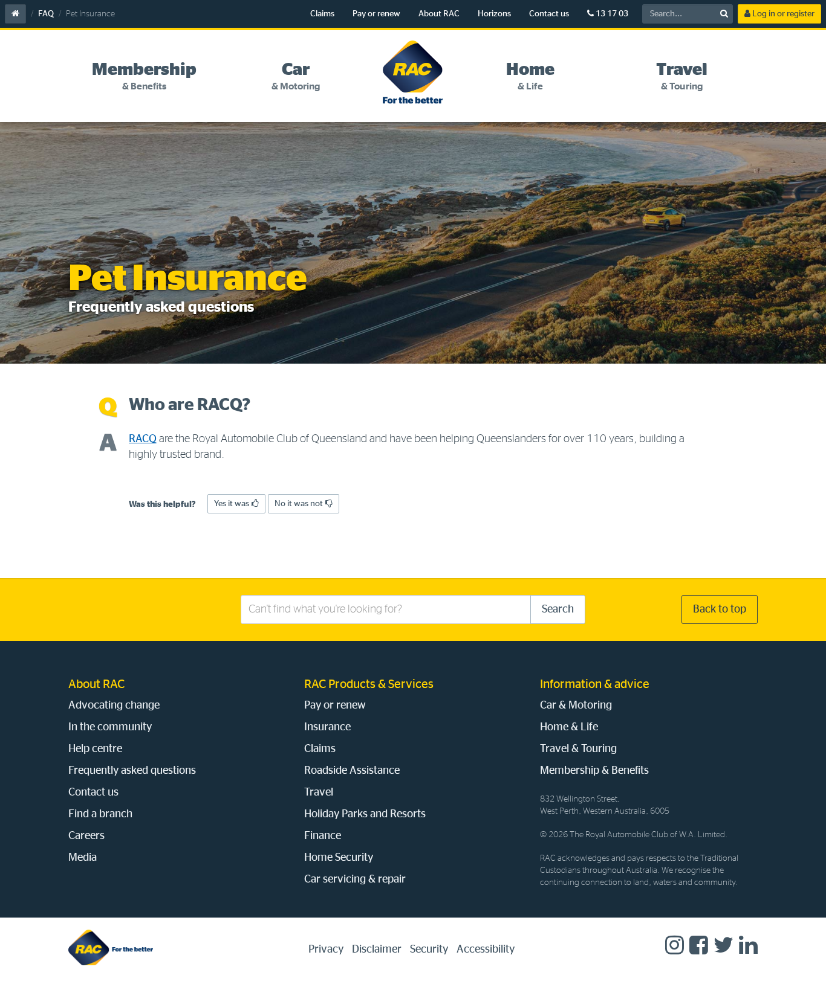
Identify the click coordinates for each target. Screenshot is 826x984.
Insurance (327, 727)
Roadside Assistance (352, 770)
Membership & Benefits (594, 770)
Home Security (338, 857)
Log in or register (782, 14)
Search (558, 609)
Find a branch (100, 814)
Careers (86, 836)
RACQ (143, 439)
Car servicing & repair (355, 879)
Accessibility (486, 949)
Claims (322, 14)
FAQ (46, 14)
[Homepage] (110, 947)
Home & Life (569, 727)
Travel (318, 792)
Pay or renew (376, 14)
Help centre (95, 749)
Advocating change (114, 705)
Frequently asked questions (132, 770)
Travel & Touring (578, 749)
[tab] (144, 76)
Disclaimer (377, 949)
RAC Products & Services (369, 684)
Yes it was (231, 504)
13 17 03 (611, 14)
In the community (110, 727)
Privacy (325, 949)
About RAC (439, 14)
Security (429, 949)
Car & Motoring (576, 705)
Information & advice (594, 684)
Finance (322, 836)
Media (82, 857)
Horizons (494, 14)
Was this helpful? (162, 504)
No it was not (299, 504)
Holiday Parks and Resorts (365, 814)
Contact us (549, 14)
